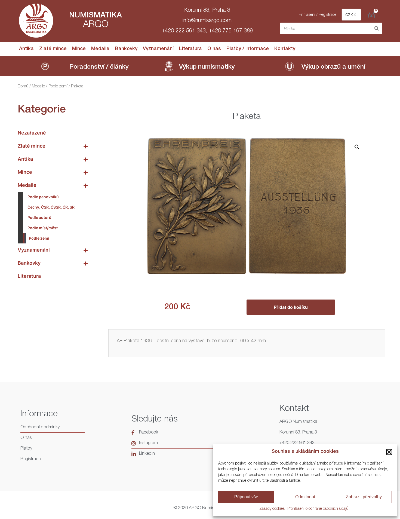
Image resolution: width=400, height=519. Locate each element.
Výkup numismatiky (207, 67)
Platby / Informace (247, 49)
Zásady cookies (272, 509)
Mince (79, 49)
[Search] (376, 28)
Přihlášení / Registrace (317, 15)
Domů (23, 86)
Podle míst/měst (42, 227)
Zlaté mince (53, 49)
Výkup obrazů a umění (333, 67)
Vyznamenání (158, 49)
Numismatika (95, 16)
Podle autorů (39, 217)
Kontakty (284, 49)
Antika (26, 49)
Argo (95, 25)
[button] (389, 452)
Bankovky (126, 49)
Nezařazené (32, 133)
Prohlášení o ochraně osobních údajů (317, 509)
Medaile (100, 49)
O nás (214, 49)
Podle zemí (57, 86)
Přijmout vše (246, 496)
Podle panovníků (43, 196)
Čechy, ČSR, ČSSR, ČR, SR (51, 207)
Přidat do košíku (291, 307)
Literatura (190, 49)
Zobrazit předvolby (364, 496)
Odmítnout (305, 496)
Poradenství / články (99, 67)
